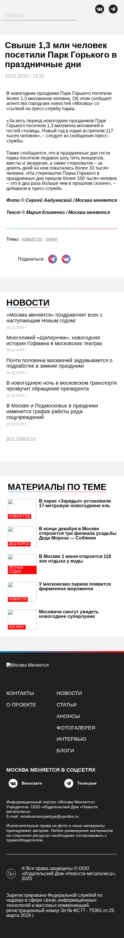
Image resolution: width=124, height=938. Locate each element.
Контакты (20, 693)
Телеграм (86, 783)
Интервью (71, 739)
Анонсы (68, 716)
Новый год (32, 239)
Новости (69, 693)
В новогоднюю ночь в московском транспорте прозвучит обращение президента (61, 386)
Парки (51, 239)
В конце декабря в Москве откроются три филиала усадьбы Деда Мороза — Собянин (78, 533)
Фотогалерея (76, 728)
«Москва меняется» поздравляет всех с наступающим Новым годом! (54, 318)
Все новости (21, 439)
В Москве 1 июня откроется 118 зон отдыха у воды (75, 558)
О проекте (21, 705)
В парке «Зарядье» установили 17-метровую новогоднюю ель (75, 503)
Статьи (66, 705)
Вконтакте (32, 783)
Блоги (65, 750)
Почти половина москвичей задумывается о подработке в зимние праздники (59, 363)
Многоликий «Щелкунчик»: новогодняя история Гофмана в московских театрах (54, 340)
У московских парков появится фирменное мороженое (75, 586)
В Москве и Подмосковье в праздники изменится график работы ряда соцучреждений (52, 411)
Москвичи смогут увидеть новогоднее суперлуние (69, 614)
